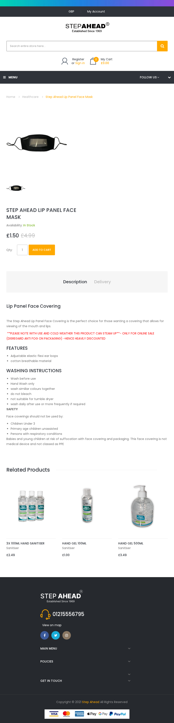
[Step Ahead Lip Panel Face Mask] (16, 188)
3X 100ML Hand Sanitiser (25, 543)
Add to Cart (41, 250)
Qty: (9, 250)
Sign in (80, 63)
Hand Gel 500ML (130, 543)
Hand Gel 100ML (74, 543)
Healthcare (30, 97)
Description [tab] (75, 282)
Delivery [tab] (102, 282)
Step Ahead (90, 702)
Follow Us (148, 77)
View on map (52, 625)
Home (10, 97)
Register (78, 59)
